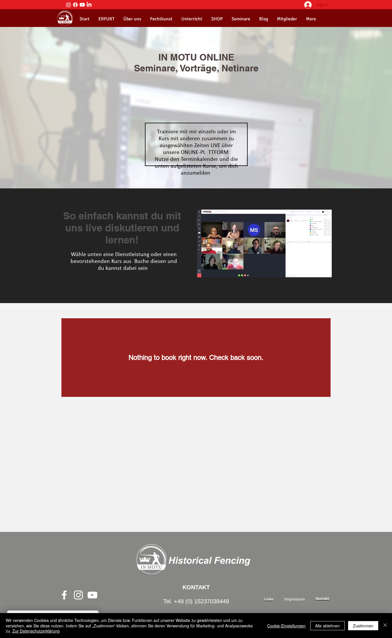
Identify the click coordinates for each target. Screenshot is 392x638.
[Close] (385, 625)
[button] (132, 19)
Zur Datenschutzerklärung (36, 631)
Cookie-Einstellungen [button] (286, 626)
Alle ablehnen (327, 626)
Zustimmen (363, 626)
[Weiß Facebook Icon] (64, 595)
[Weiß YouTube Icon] (92, 595)
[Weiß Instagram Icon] (78, 595)
